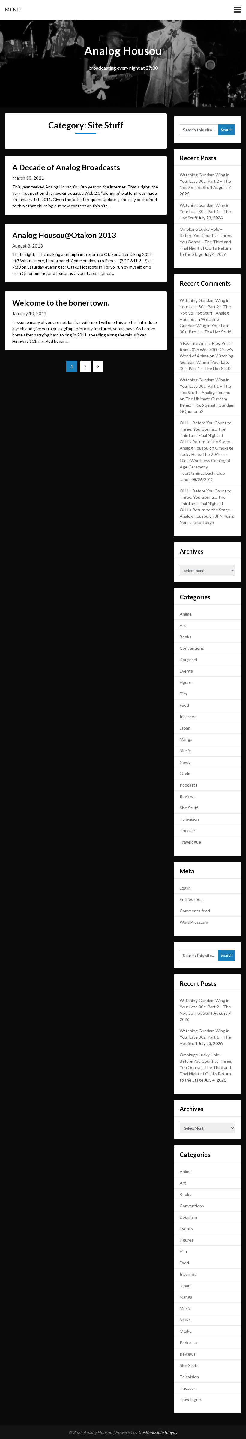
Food (184, 705)
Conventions (192, 648)
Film (183, 693)
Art (183, 625)
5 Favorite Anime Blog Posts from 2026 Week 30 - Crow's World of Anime (206, 349)
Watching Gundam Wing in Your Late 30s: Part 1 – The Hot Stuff (205, 211)
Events (186, 670)
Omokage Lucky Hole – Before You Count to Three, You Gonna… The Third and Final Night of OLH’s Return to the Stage (206, 242)
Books (185, 636)
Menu (13, 9)
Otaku (186, 773)
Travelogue (190, 841)
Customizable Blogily (157, 1432)
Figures (187, 682)
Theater (187, 830)
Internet (188, 716)
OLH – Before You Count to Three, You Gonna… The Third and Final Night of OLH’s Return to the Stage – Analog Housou (206, 435)
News (185, 762)
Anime (186, 613)
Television (189, 819)
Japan (185, 727)
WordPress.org (194, 922)
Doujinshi (188, 659)
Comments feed (195, 910)
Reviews (188, 796)
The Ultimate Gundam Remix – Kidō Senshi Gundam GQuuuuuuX (207, 405)
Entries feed (191, 899)
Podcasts (188, 784)
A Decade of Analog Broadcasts (66, 167)
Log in (185, 887)
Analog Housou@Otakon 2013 (64, 234)
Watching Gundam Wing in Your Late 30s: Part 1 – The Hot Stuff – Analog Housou (205, 386)
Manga (186, 739)
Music (185, 750)
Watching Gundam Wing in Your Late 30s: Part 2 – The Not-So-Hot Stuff (205, 181)
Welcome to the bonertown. (60, 302)
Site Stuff (189, 807)
